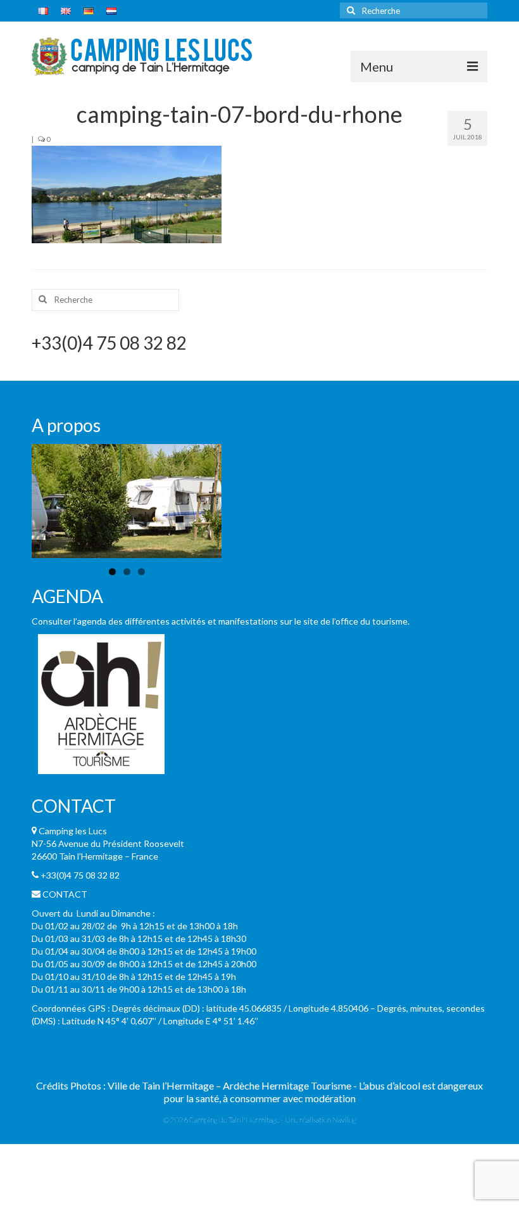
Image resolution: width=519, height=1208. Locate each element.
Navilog (344, 1119)
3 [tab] (141, 571)
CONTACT (64, 894)
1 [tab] (112, 571)
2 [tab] (126, 571)
